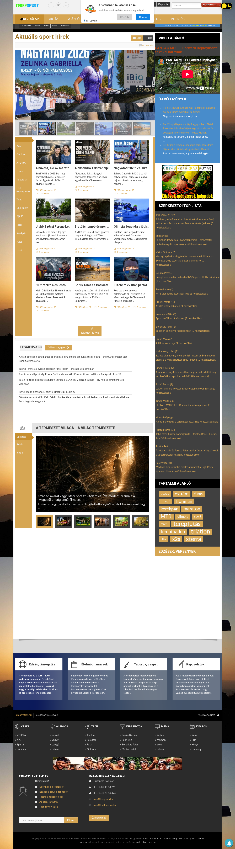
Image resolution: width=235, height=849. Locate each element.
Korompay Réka (166, 314)
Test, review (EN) (48, 806)
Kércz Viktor (164, 463)
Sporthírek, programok (51, 786)
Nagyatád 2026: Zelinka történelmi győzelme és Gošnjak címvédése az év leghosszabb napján (79, 113)
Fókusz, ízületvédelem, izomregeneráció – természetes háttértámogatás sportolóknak (184, 242)
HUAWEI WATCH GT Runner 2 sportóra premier (183, 407)
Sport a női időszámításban (179, 318)
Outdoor (21, 154)
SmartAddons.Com (152, 838)
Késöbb (124, 17)
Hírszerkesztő (165, 430)
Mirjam (204, 25)
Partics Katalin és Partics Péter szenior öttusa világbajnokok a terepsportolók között (187, 453)
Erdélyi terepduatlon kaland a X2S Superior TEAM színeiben (187, 279)
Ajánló (20, 216)
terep (164, 524)
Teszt (19, 200)
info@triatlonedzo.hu (105, 805)
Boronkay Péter (166, 327)
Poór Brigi (127, 740)
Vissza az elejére (207, 715)
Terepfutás (22, 180)
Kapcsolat (163, 4)
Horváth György (166, 418)
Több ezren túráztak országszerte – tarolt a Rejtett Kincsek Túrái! (186, 436)
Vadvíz (55, 740)
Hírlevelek (65, 26)
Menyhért (196, 25)
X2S (19, 146)
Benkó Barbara (129, 735)
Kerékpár (91, 740)
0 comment (44, 194)
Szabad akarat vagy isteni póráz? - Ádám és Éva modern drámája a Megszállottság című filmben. (86, 498)
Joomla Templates (173, 838)
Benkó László (164, 290)
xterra (193, 539)
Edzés (20, 171)
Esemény (196, 749)
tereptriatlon (173, 532)
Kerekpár (21, 233)
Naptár (37, 26)
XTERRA (21, 163)
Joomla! (83, 842)
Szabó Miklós (164, 339)
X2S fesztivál (25, 26)
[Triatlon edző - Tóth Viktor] (187, 182)
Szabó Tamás (164, 384)
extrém (181, 494)
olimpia (182, 516)
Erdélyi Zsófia (165, 302)
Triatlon (91, 735)
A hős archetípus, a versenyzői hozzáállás (187, 422)
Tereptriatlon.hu (23, 715)
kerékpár (169, 509)
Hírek (19, 250)
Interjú (160, 749)
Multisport (22, 208)
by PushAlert (91, 20)
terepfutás (187, 524)
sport (197, 516)
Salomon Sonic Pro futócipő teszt (183, 331)
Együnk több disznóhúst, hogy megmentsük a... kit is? (47, 392)
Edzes (46, 26)
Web (159, 745)
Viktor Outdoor (165, 252)
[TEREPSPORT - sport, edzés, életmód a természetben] (27, 5)
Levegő (55, 745)
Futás (19, 242)
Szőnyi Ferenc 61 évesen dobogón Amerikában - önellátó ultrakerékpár (56, 369)
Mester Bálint (129, 749)
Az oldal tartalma (48, 801)
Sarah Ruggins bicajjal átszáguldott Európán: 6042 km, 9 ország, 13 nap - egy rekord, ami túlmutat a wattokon (71, 382)
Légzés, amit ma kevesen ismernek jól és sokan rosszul (185, 391)
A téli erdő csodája (174, 343)
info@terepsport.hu (104, 799)
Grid (139, 38)
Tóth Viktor (165, 215)
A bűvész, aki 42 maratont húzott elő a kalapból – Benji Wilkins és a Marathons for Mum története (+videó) (185, 223)
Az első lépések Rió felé (176, 306)
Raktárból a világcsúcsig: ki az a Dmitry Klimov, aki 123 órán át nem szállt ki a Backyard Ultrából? (70, 374)
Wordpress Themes (194, 838)
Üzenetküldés (99, 818)
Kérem (143, 17)
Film (194, 740)
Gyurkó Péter (164, 273)
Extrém (55, 749)
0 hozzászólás (148, 45)
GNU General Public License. (141, 842)
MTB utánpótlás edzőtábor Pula (182, 294)
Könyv (195, 745)
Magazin (161, 740)
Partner (161, 735)
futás (198, 494)
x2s (176, 539)
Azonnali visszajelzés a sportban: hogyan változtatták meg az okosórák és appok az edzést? (186, 374)
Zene (194, 735)
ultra (163, 539)
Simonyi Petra (165, 368)
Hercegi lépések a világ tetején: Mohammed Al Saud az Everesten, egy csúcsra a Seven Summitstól (184, 260)
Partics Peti (163, 446)
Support (162, 236)
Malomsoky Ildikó (167, 351)
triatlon (200, 532)
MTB (19, 225)
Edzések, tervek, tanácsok (53, 791)
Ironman (184, 501)
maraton (191, 509)
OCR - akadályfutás (23, 190)
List (150, 38)
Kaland (55, 735)
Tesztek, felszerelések (51, 796)
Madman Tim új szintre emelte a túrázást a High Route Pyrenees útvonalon (184, 469)
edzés (165, 493)
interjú (165, 501)
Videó (54, 26)
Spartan (21, 745)
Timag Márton (165, 401)
